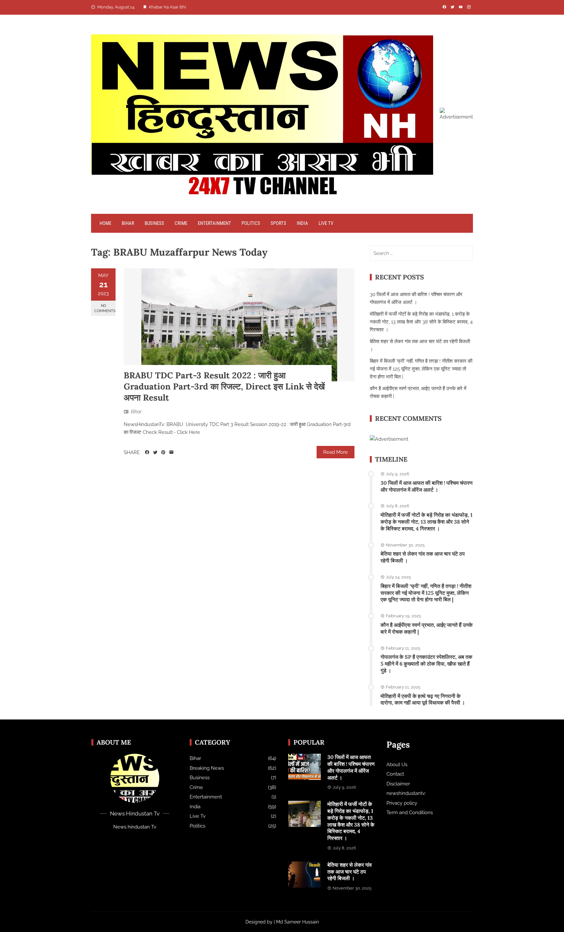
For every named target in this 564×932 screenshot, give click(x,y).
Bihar (128, 223)
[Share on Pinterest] (163, 452)
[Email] (171, 452)
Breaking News (207, 768)
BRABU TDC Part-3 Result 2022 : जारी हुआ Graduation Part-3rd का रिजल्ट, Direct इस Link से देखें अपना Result (224, 386)
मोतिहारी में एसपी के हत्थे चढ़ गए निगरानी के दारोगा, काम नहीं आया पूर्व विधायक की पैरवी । (423, 699)
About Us (396, 764)
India (302, 223)
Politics (251, 223)
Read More (335, 452)
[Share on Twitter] (155, 452)
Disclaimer (398, 784)
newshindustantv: (406, 793)
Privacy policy (401, 803)
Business (154, 223)
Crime (181, 223)
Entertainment (214, 223)
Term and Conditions (409, 812)
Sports (278, 223)
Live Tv (326, 223)
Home (105, 223)
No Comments (105, 308)
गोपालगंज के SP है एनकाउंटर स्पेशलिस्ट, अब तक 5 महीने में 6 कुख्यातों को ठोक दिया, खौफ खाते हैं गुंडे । (426, 664)
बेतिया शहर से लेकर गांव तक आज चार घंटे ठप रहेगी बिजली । (349, 871)
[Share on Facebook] (147, 452)
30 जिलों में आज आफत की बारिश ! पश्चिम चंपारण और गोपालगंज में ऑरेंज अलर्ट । (427, 486)
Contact (395, 774)
